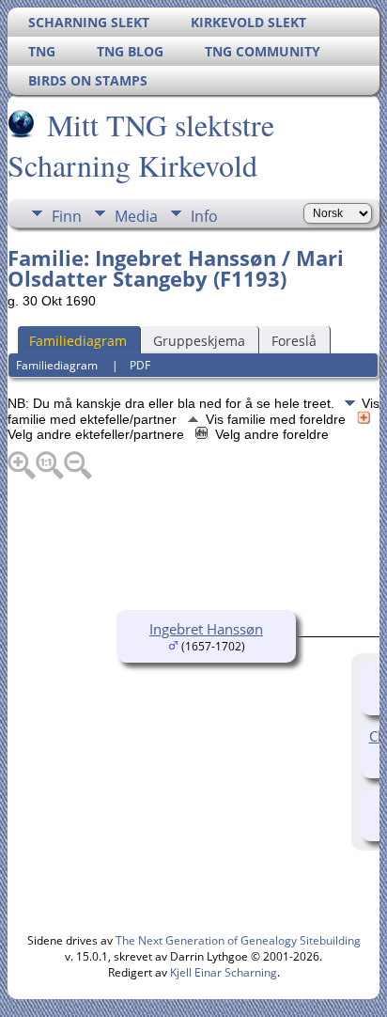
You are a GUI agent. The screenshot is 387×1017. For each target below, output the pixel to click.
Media (136, 216)
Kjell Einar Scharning (223, 972)
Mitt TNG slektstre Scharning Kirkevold (141, 144)
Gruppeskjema (199, 341)
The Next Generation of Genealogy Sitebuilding (238, 940)
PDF (140, 365)
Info (204, 216)
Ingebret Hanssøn (206, 628)
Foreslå (294, 341)
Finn (67, 216)
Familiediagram (78, 341)
